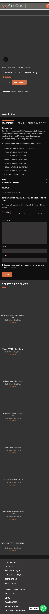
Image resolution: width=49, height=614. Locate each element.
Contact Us (11, 602)
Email (4, 256)
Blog (7, 598)
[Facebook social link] (8, 114)
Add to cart (19, 82)
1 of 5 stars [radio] (6, 214)
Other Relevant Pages (15, 590)
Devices (9, 566)
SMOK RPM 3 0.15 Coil (13, 447)
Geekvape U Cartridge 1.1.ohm (13, 381)
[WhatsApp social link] (14, 114)
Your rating (6, 212)
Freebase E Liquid (14, 575)
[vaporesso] (10, 104)
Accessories (12, 67)
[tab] (8, 123)
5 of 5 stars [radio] (40, 214)
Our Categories (12, 562)
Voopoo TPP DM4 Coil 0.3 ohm (13, 349)
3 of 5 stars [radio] (23, 214)
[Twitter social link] (11, 114)
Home (4, 67)
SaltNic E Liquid (13, 571)
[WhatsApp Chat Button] (43, 608)
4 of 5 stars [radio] (31, 214)
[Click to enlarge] (5, 59)
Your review (6, 220)
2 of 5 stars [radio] (14, 214)
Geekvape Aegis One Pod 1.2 (13, 479)
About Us (10, 594)
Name (4, 247)
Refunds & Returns (15, 611)
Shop (26, 91)
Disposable (11, 579)
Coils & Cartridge (24, 67)
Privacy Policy (12, 606)
